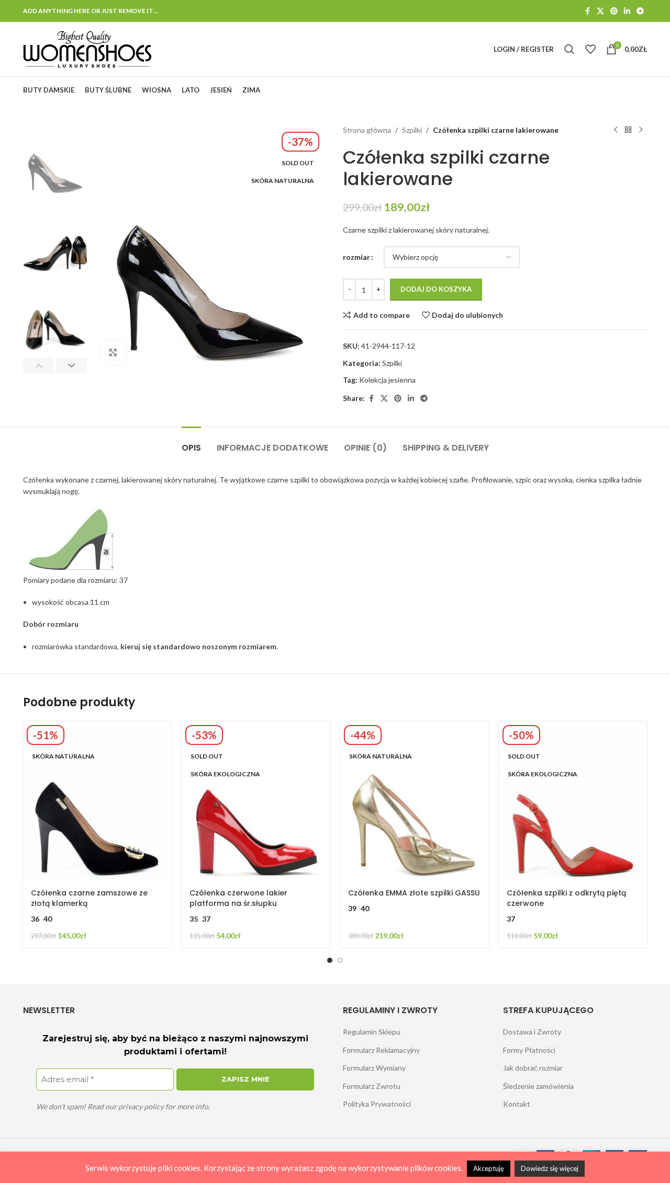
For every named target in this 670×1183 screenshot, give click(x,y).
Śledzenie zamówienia (538, 1086)
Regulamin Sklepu (371, 1031)
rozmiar (356, 256)
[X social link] (600, 11)
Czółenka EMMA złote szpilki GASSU (414, 893)
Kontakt (516, 1103)
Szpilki (412, 129)
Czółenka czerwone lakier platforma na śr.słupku (238, 898)
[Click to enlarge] (113, 352)
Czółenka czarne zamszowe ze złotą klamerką (89, 898)
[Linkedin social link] (627, 11)
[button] (38, 365)
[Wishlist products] (590, 49)
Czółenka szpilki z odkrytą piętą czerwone (566, 898)
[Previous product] (615, 130)
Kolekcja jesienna (387, 379)
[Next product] (640, 130)
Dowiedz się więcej (549, 1168)
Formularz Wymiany (374, 1067)
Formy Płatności (529, 1050)
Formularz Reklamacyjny (381, 1050)
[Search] (569, 49)
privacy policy (141, 1106)
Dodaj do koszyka (436, 289)
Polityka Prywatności (377, 1103)
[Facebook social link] (587, 11)
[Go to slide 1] (329, 960)
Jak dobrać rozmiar (533, 1067)
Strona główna (367, 129)
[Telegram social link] (640, 11)
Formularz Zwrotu (371, 1086)
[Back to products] (628, 130)
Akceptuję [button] (488, 1168)
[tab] (191, 442)
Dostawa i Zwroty (532, 1031)
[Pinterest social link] (614, 11)
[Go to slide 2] (340, 960)
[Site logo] (87, 48)
